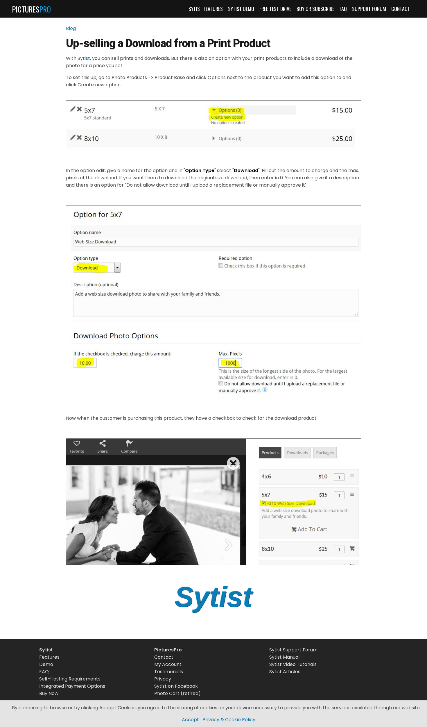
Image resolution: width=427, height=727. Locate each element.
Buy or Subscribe (315, 8)
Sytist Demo (241, 8)
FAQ (343, 8)
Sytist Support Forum (293, 649)
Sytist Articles (284, 671)
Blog (71, 28)
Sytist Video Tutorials (293, 664)
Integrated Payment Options (72, 686)
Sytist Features (206, 8)
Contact (400, 8)
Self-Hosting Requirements (70, 679)
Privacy (162, 679)
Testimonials (168, 671)
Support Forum (369, 8)
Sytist (84, 58)
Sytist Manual (284, 657)
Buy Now (48, 693)
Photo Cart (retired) (177, 693)
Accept (190, 719)
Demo (46, 664)
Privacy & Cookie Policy (228, 719)
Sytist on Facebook (176, 686)
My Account (168, 664)
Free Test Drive (275, 8)
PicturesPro (168, 649)
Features (49, 657)
